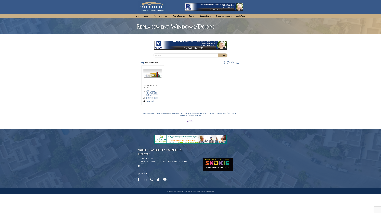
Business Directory (149, 113)
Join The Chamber (195, 115)
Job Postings (232, 113)
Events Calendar (173, 113)
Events (191, 16)
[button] (142, 62)
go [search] (224, 55)
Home (137, 16)
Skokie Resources (223, 16)
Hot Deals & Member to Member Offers (194, 113)
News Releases (162, 113)
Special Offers (205, 16)
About (146, 16)
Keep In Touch (240, 16)
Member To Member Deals (218, 113)
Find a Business (179, 16)
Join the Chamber (160, 16)
